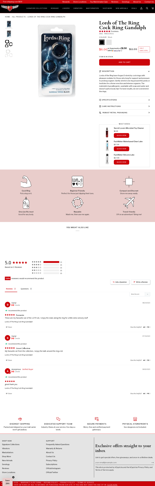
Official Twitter (52, 472)
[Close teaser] (13, 477)
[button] (37, 8)
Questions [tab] (25, 289)
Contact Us (50, 456)
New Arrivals (7, 460)
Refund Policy (51, 482)
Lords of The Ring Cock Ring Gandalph (19, 322)
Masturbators (7, 452)
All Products (19, 17)
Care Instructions (111, 106)
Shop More (6, 456)
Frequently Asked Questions (57, 444)
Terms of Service (102, 470)
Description (108, 71)
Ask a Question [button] (121, 282)
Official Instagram (53, 468)
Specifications (109, 100)
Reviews (5, 468)
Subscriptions (51, 464)
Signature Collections (10, 444)
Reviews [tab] (9, 289)
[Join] (150, 463)
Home (7, 17)
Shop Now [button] (7, 441)
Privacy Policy (143, 467)
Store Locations (8, 472)
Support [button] (50, 441)
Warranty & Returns (54, 448)
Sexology (6, 464)
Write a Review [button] (142, 282)
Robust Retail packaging (114, 113)
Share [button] (10, 327)
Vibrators (6, 448)
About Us (50, 452)
